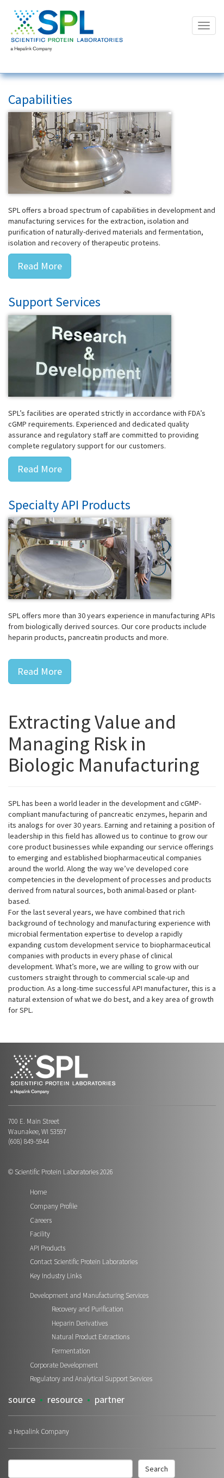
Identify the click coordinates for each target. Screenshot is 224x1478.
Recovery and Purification (87, 1309)
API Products (47, 1248)
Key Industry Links (56, 1275)
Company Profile (53, 1206)
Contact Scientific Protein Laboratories (84, 1261)
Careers (41, 1220)
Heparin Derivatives (80, 1323)
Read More (39, 266)
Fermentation (71, 1351)
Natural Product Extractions (90, 1336)
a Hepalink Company (38, 1431)
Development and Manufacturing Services (89, 1295)
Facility (40, 1234)
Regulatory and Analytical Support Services (91, 1378)
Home (38, 1192)
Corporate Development (64, 1365)
